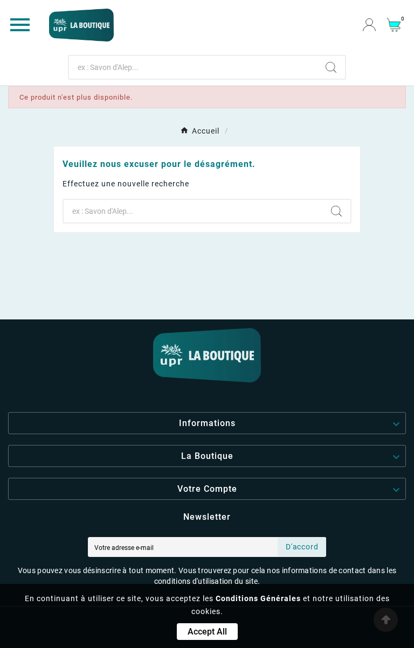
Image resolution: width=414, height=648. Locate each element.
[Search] (331, 67)
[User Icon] (369, 24)
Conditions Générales (258, 598)
